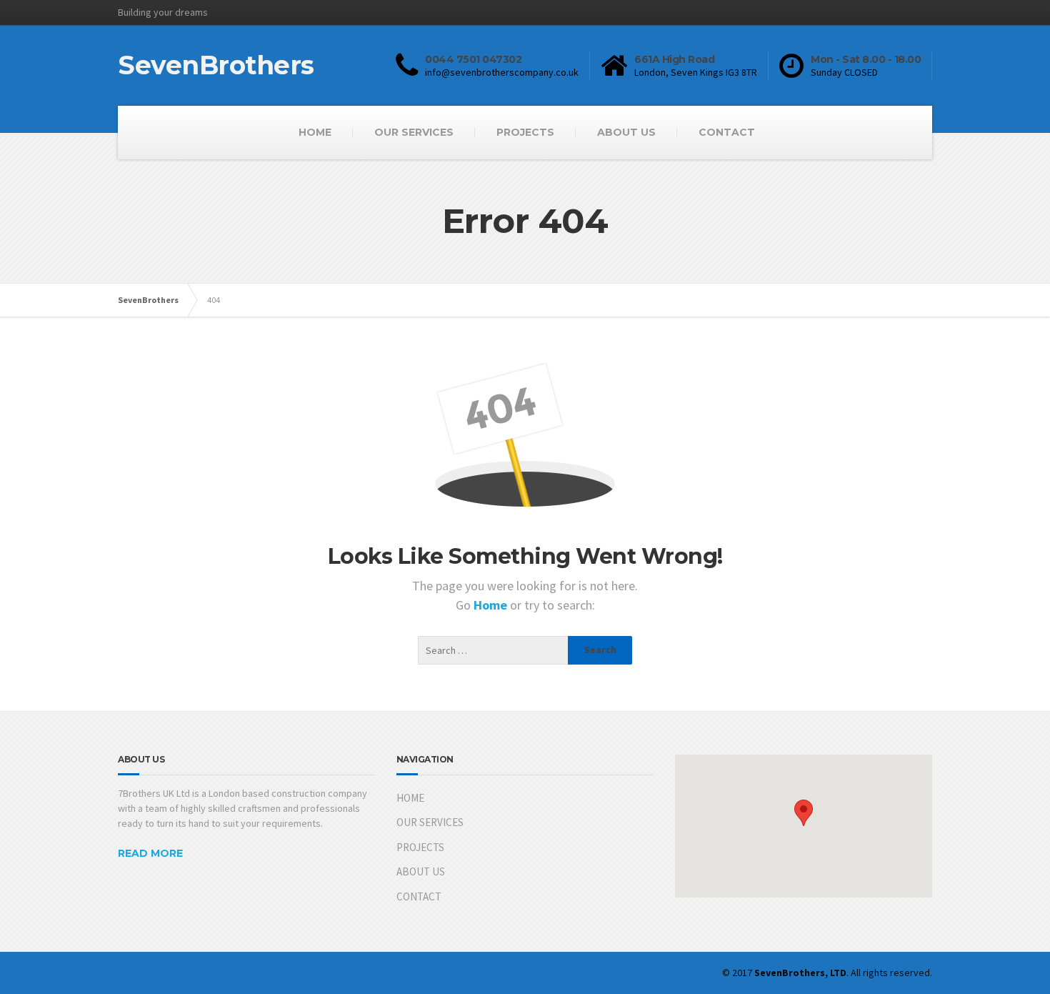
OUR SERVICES (414, 132)
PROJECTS (525, 132)
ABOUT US (626, 132)
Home (492, 605)
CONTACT (727, 132)
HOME (315, 132)
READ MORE (150, 853)
